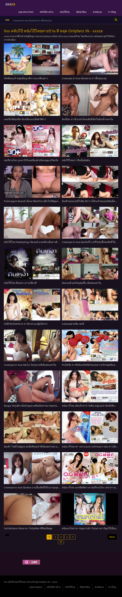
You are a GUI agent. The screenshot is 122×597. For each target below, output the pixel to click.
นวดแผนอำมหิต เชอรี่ (73, 323)
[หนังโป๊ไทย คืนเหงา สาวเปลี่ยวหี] (32, 264)
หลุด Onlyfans (25, 11)
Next (112, 537)
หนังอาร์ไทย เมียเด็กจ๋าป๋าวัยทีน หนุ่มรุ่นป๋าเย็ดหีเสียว (88, 405)
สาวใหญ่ (112, 11)
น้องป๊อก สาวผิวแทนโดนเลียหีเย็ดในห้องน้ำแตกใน (87, 119)
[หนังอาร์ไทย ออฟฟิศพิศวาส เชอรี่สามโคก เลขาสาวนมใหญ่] (90, 468)
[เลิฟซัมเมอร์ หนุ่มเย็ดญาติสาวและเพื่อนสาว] (32, 59)
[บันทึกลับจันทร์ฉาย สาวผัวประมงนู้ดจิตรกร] (32, 305)
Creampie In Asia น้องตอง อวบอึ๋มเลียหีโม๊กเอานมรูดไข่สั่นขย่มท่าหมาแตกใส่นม (45, 487)
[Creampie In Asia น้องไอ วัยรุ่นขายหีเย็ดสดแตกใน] (32, 345)
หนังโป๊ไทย (65, 11)
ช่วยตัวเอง (97, 11)
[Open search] (116, 19)
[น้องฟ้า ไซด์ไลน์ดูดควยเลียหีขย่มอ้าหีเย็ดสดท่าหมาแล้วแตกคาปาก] (32, 427)
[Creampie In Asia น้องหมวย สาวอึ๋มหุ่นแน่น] (90, 59)
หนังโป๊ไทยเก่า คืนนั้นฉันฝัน (76, 160)
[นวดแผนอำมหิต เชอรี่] (90, 305)
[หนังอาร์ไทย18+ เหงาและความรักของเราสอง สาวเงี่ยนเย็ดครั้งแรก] (90, 427)
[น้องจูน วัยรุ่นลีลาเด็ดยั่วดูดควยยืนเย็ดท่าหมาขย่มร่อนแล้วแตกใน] (32, 386)
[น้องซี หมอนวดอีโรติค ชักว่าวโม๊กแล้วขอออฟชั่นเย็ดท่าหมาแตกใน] (90, 182)
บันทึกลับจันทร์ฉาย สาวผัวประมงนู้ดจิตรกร (25, 323)
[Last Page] (61, 542)
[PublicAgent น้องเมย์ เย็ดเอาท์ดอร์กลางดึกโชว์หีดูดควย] (32, 182)
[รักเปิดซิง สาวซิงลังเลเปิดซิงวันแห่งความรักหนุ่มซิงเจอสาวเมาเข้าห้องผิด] (90, 345)
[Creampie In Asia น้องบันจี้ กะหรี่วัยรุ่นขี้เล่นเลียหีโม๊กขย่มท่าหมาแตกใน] (90, 223)
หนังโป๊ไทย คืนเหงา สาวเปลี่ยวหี (20, 282)
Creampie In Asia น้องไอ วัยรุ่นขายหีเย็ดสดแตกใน (30, 364)
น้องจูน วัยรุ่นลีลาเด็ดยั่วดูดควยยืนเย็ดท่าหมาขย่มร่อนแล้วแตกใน (37, 405)
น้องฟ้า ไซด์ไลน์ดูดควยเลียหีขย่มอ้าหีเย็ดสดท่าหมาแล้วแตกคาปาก (38, 446)
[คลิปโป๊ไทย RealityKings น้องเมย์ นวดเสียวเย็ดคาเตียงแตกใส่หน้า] (32, 223)
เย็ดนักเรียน (81, 11)
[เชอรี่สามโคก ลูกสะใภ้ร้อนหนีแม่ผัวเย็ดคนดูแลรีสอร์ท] (32, 141)
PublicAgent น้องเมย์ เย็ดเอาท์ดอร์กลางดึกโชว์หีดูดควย (32, 201)
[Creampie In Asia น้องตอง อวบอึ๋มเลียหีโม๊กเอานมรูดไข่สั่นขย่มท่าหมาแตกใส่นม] (32, 468)
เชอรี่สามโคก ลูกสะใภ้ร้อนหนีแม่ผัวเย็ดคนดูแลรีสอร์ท (31, 160)
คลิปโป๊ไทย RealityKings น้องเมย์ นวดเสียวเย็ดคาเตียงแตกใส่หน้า (37, 242)
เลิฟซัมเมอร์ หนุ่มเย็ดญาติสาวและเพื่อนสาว (26, 78)
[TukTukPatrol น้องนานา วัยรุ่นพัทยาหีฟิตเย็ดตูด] (32, 509)
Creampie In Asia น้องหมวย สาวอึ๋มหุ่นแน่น (84, 78)
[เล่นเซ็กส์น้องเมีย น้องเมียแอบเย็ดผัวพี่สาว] (32, 100)
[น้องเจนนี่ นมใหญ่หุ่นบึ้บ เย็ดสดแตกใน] (90, 264)
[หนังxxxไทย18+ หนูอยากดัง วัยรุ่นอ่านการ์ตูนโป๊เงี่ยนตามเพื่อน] (90, 509)
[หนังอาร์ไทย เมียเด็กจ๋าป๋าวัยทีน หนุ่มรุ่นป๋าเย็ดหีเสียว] (90, 386)
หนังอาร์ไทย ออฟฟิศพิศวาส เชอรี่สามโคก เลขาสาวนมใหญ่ (92, 487)
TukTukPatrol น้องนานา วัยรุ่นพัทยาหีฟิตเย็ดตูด (28, 528)
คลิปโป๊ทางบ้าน (46, 11)
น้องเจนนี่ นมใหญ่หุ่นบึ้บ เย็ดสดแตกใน (81, 282)
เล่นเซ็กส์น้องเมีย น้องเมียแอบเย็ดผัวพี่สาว (31, 20)
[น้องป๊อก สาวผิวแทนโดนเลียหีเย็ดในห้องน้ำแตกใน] (90, 100)
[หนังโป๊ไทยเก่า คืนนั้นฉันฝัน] (90, 141)
